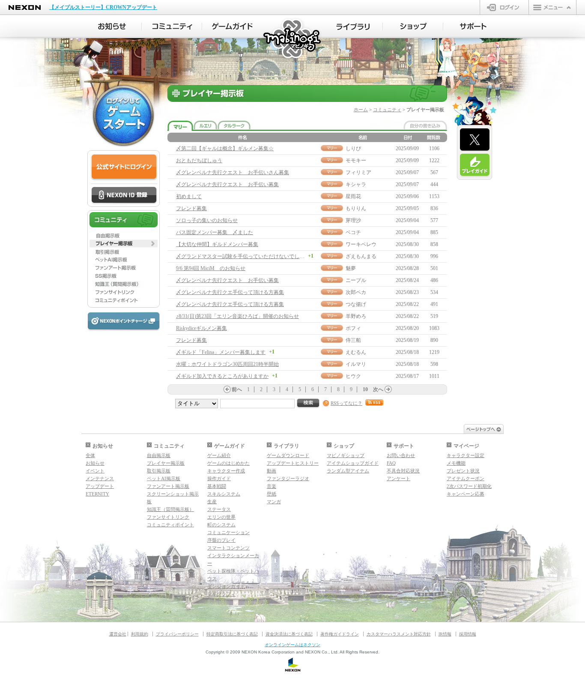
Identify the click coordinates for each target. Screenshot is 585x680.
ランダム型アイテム (348, 470)
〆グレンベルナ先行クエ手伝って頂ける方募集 (230, 292)
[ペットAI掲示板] (124, 260)
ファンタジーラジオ (288, 478)
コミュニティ (387, 109)
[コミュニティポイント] (124, 300)
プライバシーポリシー (177, 634)
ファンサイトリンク (168, 517)
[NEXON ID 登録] (124, 196)
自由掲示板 (158, 455)
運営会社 (117, 634)
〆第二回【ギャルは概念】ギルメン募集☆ (225, 148)
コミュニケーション (228, 532)
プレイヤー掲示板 (166, 463)
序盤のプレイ (221, 540)
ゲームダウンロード (288, 455)
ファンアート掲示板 (168, 486)
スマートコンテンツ (228, 547)
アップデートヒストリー (293, 463)
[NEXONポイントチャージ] (123, 321)
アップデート (100, 486)
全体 (90, 455)
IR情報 (445, 634)
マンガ (274, 501)
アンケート (398, 478)
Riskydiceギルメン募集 (201, 328)
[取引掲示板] (124, 251)
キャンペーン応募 (465, 493)
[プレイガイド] (475, 165)
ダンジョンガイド (226, 586)
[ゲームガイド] (232, 26)
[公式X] (475, 140)
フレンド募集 (191, 208)
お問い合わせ (401, 455)
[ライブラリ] (352, 26)
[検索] (308, 403)
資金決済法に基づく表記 (289, 634)
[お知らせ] (111, 26)
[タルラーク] (234, 125)
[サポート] (473, 26)
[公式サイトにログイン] (124, 167)
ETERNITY (97, 493)
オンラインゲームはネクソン (292, 644)
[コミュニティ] (172, 26)
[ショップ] (413, 26)
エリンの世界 (221, 517)
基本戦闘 (216, 486)
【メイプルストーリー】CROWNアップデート (103, 7)
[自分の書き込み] (425, 125)
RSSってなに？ (346, 403)
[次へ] (388, 389)
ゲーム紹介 (219, 455)
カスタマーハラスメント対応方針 (399, 634)
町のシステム (221, 524)
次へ (378, 389)
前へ (237, 389)
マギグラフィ (221, 594)
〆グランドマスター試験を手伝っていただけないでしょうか (245, 256)
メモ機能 (456, 463)
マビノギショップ (345, 455)
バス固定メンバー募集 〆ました (214, 232)
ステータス (219, 509)
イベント (95, 470)
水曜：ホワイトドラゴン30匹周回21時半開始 (227, 364)
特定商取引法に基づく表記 (232, 634)
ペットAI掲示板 (163, 478)
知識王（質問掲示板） (170, 509)
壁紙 (271, 493)
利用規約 (139, 634)
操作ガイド (219, 478)
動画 (271, 470)
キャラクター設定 (465, 455)
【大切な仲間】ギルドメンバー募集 (217, 244)
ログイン (504, 7)
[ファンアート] (124, 268)
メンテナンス (100, 478)
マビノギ (293, 39)
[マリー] (180, 126)
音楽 (271, 486)
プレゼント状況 (463, 470)
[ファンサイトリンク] (124, 292)
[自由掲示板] (124, 235)
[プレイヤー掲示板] (124, 243)
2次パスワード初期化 (469, 486)
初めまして (189, 196)
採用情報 (467, 634)
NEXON (25, 7)
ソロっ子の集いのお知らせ (207, 220)
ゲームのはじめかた (228, 463)
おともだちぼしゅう (199, 160)
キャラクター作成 (226, 470)
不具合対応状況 (403, 470)
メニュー (552, 7)
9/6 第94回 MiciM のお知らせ (210, 268)
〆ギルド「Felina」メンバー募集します (221, 352)
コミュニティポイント (170, 524)
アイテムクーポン (465, 478)
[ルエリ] (205, 125)
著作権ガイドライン (339, 634)
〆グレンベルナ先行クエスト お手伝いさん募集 (232, 172)
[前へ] (227, 389)
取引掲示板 (158, 470)
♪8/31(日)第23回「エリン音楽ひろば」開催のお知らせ (237, 316)
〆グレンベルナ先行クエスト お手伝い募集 (227, 184)
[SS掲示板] (124, 276)
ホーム (361, 109)
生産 (212, 501)
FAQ (391, 463)
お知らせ (95, 463)
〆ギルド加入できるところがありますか (222, 376)
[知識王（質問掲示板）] (124, 284)
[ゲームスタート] (123, 115)
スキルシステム (223, 493)
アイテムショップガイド (353, 463)
